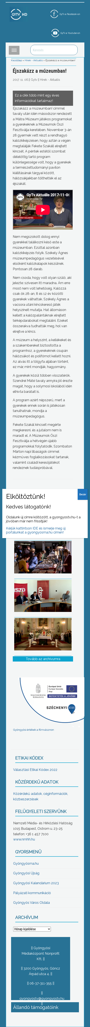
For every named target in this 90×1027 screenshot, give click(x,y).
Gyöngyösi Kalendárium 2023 (36, 883)
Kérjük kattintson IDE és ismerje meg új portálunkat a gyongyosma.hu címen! (36, 530)
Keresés (72, 50)
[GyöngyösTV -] (19, 14)
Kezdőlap (16, 60)
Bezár (82, 494)
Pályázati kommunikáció (32, 893)
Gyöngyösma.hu (26, 864)
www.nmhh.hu (24, 839)
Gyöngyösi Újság (26, 873)
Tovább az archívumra (43, 659)
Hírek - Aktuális (34, 60)
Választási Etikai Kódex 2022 (35, 770)
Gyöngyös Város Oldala (31, 903)
